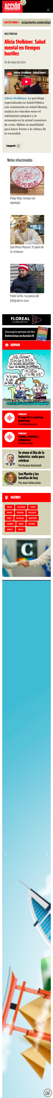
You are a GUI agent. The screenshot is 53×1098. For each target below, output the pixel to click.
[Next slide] (47, 854)
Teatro (33, 507)
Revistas (20, 513)
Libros (20, 524)
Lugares (10, 524)
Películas (20, 518)
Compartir (11, 145)
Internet (31, 524)
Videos (9, 507)
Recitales (32, 513)
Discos (20, 530)
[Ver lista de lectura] (47, 1092)
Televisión (21, 507)
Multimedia (10, 34)
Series (9, 513)
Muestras (33, 518)
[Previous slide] (6, 854)
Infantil (10, 530)
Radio (9, 518)
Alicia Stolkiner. (16, 98)
